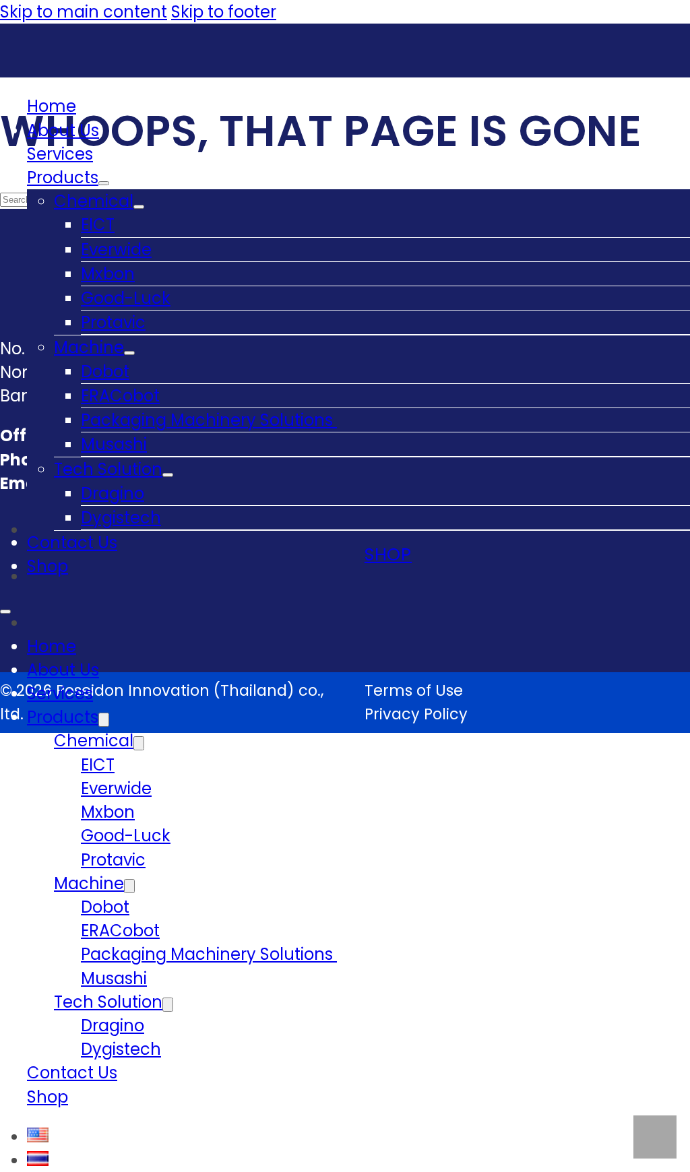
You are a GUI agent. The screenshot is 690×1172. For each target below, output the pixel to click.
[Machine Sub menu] (129, 353)
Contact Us (72, 542)
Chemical (93, 201)
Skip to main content (83, 12)
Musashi (114, 444)
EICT (98, 225)
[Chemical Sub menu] (138, 207)
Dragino (112, 493)
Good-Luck (125, 298)
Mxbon (108, 274)
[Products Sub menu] (103, 183)
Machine (89, 347)
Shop (47, 566)
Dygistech (121, 518)
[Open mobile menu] (5, 612)
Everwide (116, 249)
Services (60, 154)
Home (51, 106)
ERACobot (120, 396)
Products (62, 177)
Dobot (105, 371)
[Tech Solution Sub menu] (167, 475)
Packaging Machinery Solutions (209, 420)
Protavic (113, 322)
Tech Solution (108, 469)
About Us (63, 130)
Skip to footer (223, 12)
